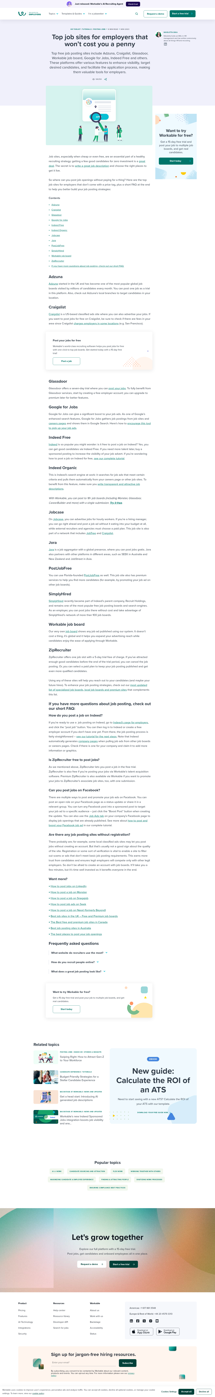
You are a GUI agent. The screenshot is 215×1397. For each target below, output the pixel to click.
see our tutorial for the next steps (96, 736)
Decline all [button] (204, 1391)
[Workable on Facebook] (138, 1321)
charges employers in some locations (96, 323)
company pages (88, 741)
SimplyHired (57, 250)
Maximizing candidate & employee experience (71, 1180)
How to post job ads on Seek (68, 904)
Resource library (61, 1316)
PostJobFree (57, 245)
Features (22, 1316)
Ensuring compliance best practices (107, 1188)
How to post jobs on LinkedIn (68, 886)
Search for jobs (60, 1327)
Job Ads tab (96, 816)
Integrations (24, 1327)
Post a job (66, 361)
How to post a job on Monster (69, 892)
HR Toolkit (75, 29)
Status (93, 1333)
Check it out (133, 4)
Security (22, 1333)
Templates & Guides (72, 13)
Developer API (60, 1322)
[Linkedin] (165, 44)
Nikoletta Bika (171, 32)
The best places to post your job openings (76, 934)
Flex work (118, 1171)
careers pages (57, 423)
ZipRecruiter (57, 261)
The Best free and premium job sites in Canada (79, 922)
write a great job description (92, 166)
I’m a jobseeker (96, 13)
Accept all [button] (186, 1391)
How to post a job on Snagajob (69, 898)
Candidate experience (70, 1072)
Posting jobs (99, 29)
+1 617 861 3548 (148, 1308)
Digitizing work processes (149, 1180)
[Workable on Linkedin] (131, 1321)
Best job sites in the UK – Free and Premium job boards (84, 916)
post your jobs (117, 388)
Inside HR (78, 1052)
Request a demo (155, 13)
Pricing (21, 1310)
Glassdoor (56, 215)
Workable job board (61, 255)
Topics (52, 13)
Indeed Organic (59, 230)
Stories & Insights (93, 1052)
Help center (59, 1310)
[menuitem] (53, 14)
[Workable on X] (150, 1321)
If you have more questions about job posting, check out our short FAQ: (87, 266)
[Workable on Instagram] (157, 1321)
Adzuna (55, 204)
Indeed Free (57, 225)
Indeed (53, 444)
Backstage (95, 1322)
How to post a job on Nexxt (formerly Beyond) (78, 910)
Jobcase (55, 235)
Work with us (96, 1316)
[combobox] (137, 13)
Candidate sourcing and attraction (87, 1171)
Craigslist (56, 209)
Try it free (116, 502)
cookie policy (38, 1393)
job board (71, 631)
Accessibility (96, 1327)
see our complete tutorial (109, 458)
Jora (53, 240)
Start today (66, 1009)
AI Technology (25, 1322)
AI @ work (56, 1171)
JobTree (91, 533)
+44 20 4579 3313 (163, 1313)
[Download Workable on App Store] (141, 1331)
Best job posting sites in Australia (71, 928)
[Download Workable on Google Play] (167, 1331)
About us (94, 1310)
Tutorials (87, 29)
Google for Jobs (59, 220)
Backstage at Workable (71, 1092)
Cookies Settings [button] (169, 1391)
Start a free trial (180, 13)
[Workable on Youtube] (144, 1321)
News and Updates (93, 1092)
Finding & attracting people (115, 1180)
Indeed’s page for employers (130, 722)
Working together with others (146, 1171)
